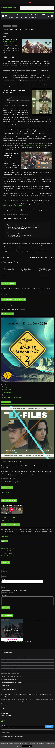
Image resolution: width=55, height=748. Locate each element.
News (10, 14)
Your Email (4, 574)
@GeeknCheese (7, 389)
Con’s (17, 14)
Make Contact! (4, 494)
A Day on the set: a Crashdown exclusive (11, 676)
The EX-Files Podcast (10, 520)
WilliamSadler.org (5, 553)
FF (21, 17)
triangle (48, 123)
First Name (3, 725)
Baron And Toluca (7, 26)
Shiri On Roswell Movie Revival (8, 667)
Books (11, 17)
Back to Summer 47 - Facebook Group (13, 397)
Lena (11, 33)
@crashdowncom (28, 245)
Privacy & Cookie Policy (6, 715)
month (21, 736)
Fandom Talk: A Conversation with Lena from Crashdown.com (16, 658)
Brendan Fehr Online (6, 546)
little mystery (14, 124)
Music (44, 14)
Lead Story (14, 26)
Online (5, 713)
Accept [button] (24, 746)
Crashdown (32, 17)
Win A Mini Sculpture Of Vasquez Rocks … (45, 270)
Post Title (3, 585)
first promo (7, 75)
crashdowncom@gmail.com (31, 252)
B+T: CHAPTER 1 (5, 517)
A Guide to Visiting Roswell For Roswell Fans (12, 661)
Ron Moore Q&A (5, 685)
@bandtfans (37, 245)
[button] (13, 14)
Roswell (30, 14)
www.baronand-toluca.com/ (7, 555)
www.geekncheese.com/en (10, 387)
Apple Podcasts (18, 482)
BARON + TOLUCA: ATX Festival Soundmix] (13, 205)
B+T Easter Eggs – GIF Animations (26, 270)
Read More (35, 746)
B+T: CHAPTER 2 (14, 517)
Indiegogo (29, 177)
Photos (17, 17)
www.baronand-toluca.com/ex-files (9, 558)
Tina (7, 36)
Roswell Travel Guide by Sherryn (9, 670)
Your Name (4, 568)
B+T (24, 14)
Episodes (37, 14)
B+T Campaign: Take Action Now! (9, 270)
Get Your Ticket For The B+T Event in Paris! (40, 257)
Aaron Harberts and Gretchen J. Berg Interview (12, 682)
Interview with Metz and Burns (8, 679)
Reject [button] (29, 746)
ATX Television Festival (8, 41)
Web (26, 17)
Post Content (4, 595)
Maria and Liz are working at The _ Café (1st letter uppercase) (14, 590)
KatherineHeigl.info (5, 548)
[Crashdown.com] (3, 16)
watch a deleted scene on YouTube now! (33, 145)
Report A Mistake (5, 492)
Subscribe (49, 726)
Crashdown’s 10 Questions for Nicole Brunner (12, 673)
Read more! (4, 704)
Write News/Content (6, 496)
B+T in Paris (6, 257)
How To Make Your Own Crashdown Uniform (12, 664)
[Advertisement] (37, 8)
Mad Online (3, 550)
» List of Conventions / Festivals (8, 305)
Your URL (3, 579)
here (13, 250)
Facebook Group (7, 395)
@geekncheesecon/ (8, 392)
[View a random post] (52, 16)
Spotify (25, 482)
